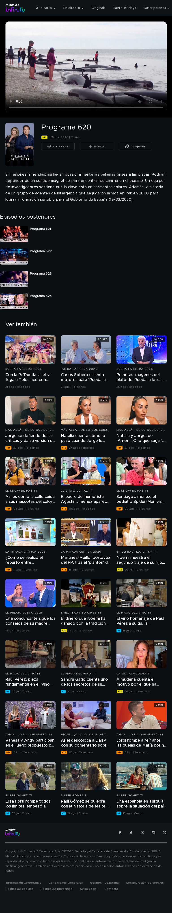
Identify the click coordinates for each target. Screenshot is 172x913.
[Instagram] (153, 833)
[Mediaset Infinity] (15, 8)
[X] (165, 833)
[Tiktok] (131, 833)
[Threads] (142, 833)
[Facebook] (120, 833)
